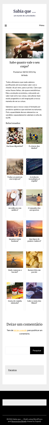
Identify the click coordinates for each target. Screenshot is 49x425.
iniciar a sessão (20, 330)
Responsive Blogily (19, 421)
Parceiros (12, 370)
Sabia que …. (24, 11)
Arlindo (24, 75)
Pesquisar (37, 350)
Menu (41, 25)
